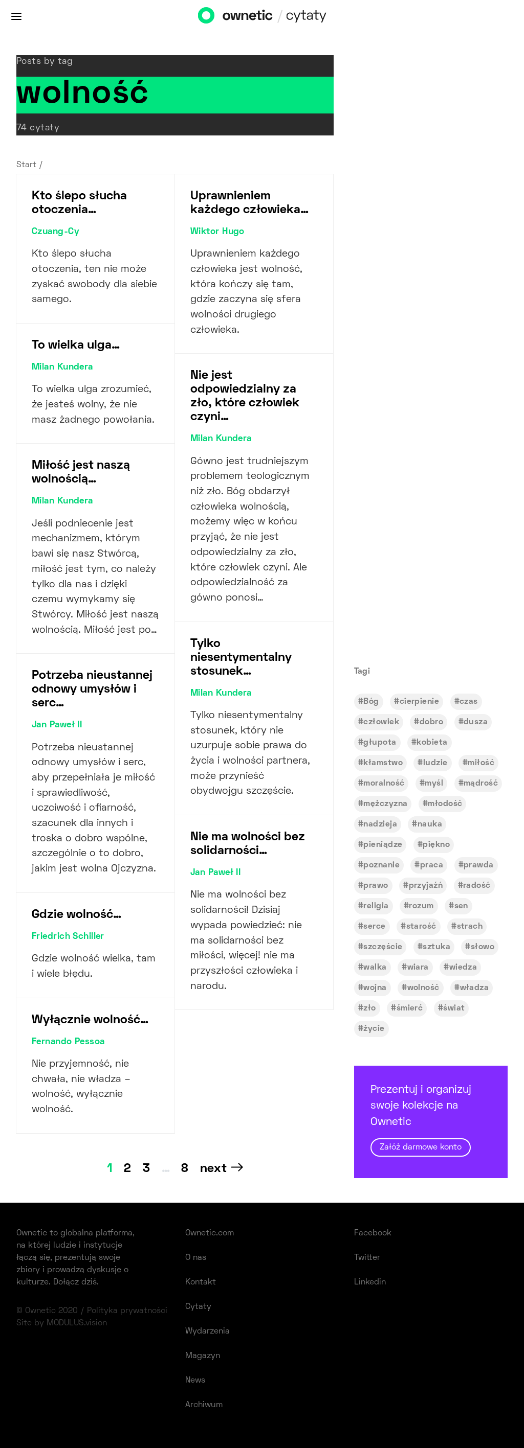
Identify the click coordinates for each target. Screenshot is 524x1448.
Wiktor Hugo (217, 232)
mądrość (481, 783)
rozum (421, 906)
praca (431, 865)
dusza (476, 722)
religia (375, 906)
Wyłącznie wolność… (90, 1020)
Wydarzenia (207, 1331)
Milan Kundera (62, 367)
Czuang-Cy (55, 232)
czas (469, 701)
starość (421, 926)
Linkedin (370, 1282)
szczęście (382, 947)
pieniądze (382, 844)
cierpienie (419, 701)
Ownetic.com (209, 1233)
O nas (195, 1257)
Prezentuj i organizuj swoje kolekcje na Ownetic (420, 1118)
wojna (374, 988)
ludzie (435, 763)
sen (461, 906)
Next (213, 1169)
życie (373, 1028)
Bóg (371, 701)
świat (454, 1008)
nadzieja (380, 824)
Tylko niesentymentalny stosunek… (241, 657)
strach (470, 926)
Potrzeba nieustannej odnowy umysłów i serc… (92, 689)
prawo (375, 885)
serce (374, 926)
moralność (383, 783)
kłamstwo (383, 763)
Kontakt (200, 1282)
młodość (445, 804)
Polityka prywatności (127, 1311)
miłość (481, 763)
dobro (431, 722)
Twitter (367, 1257)
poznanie (381, 865)
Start (26, 165)
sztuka (436, 947)
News (195, 1380)
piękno (436, 844)
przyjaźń (426, 885)
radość (477, 885)
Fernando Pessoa (68, 1042)
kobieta (432, 742)
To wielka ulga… (76, 345)
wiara (418, 967)
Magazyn (202, 1356)
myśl (434, 783)
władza (474, 988)
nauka (430, 824)
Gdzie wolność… (76, 915)
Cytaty (198, 1307)
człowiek (381, 722)
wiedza (463, 967)
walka (374, 967)
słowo (482, 947)
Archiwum (204, 1405)
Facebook (372, 1233)
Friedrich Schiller (68, 937)
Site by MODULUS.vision (61, 1323)
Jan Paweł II (57, 725)
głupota (379, 742)
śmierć (410, 1008)
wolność (423, 988)
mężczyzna (385, 804)
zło (369, 1008)
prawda (479, 865)
